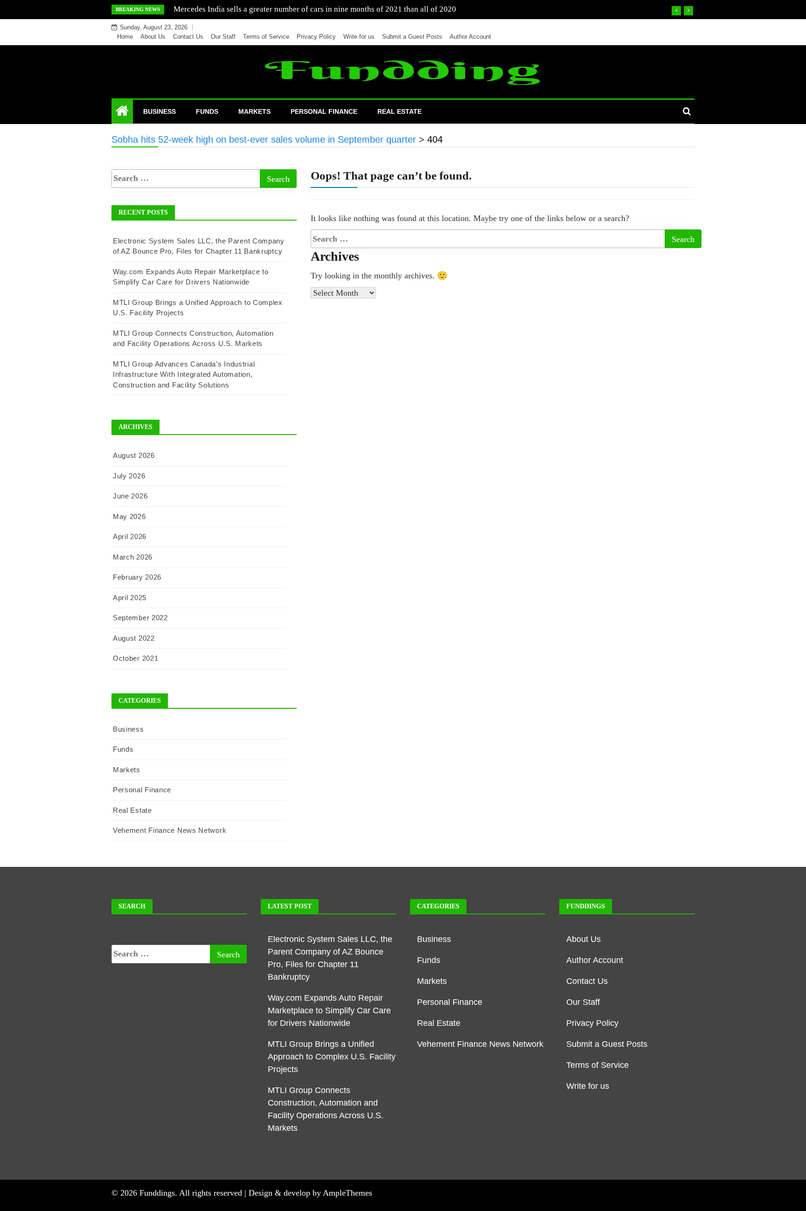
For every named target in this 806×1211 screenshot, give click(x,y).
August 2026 (134, 455)
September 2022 (140, 618)
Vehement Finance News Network (169, 830)
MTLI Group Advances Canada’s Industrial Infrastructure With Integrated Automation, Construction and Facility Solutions (184, 374)
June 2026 (130, 496)
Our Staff (223, 36)
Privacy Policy (316, 36)
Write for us (359, 36)
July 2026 (129, 476)
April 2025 (129, 598)
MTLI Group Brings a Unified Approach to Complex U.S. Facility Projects (332, 1056)
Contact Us (188, 36)
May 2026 (129, 516)
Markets (254, 111)
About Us (153, 36)
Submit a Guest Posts (412, 36)
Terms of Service (266, 36)
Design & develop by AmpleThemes (310, 1192)
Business (159, 111)
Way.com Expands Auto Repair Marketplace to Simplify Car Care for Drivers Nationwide (329, 1010)
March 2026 (133, 557)
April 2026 (129, 536)
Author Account (470, 36)
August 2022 (134, 638)
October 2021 (135, 658)
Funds (207, 111)
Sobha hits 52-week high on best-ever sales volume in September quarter (294, 9)
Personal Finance (324, 111)
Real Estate (399, 111)
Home (125, 36)
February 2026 (137, 577)
